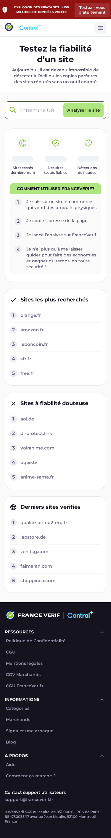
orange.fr (30, 315)
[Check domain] (11, 110)
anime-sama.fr (37, 477)
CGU (10, 652)
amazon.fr (32, 330)
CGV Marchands (23, 674)
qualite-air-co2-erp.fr (43, 522)
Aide (11, 764)
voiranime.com (37, 448)
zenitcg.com (34, 551)
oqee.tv (28, 462)
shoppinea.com (38, 580)
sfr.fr (25, 359)
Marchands (18, 719)
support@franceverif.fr (29, 799)
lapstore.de (33, 537)
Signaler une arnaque (30, 730)
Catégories (17, 708)
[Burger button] (100, 28)
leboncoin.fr (34, 344)
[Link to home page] (9, 28)
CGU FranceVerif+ (25, 685)
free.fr (27, 373)
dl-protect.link (36, 433)
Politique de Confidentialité (36, 640)
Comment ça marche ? (31, 775)
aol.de (27, 419)
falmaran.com (36, 566)
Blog (11, 742)
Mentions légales (24, 663)
